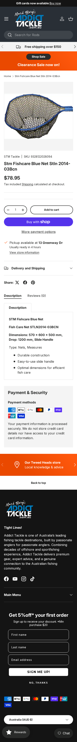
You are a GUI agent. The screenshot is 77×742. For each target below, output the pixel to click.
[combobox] (38, 35)
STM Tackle (12, 156)
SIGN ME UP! (38, 672)
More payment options (39, 232)
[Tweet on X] (17, 282)
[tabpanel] (38, 341)
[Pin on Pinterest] (33, 282)
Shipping (27, 184)
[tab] (13, 295)
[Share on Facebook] (25, 282)
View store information (24, 252)
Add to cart (51, 209)
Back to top (38, 482)
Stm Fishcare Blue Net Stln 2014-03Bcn (37, 76)
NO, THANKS (38, 682)
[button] (70, 19)
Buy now (55, 3)
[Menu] (6, 19)
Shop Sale (38, 56)
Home (7, 76)
